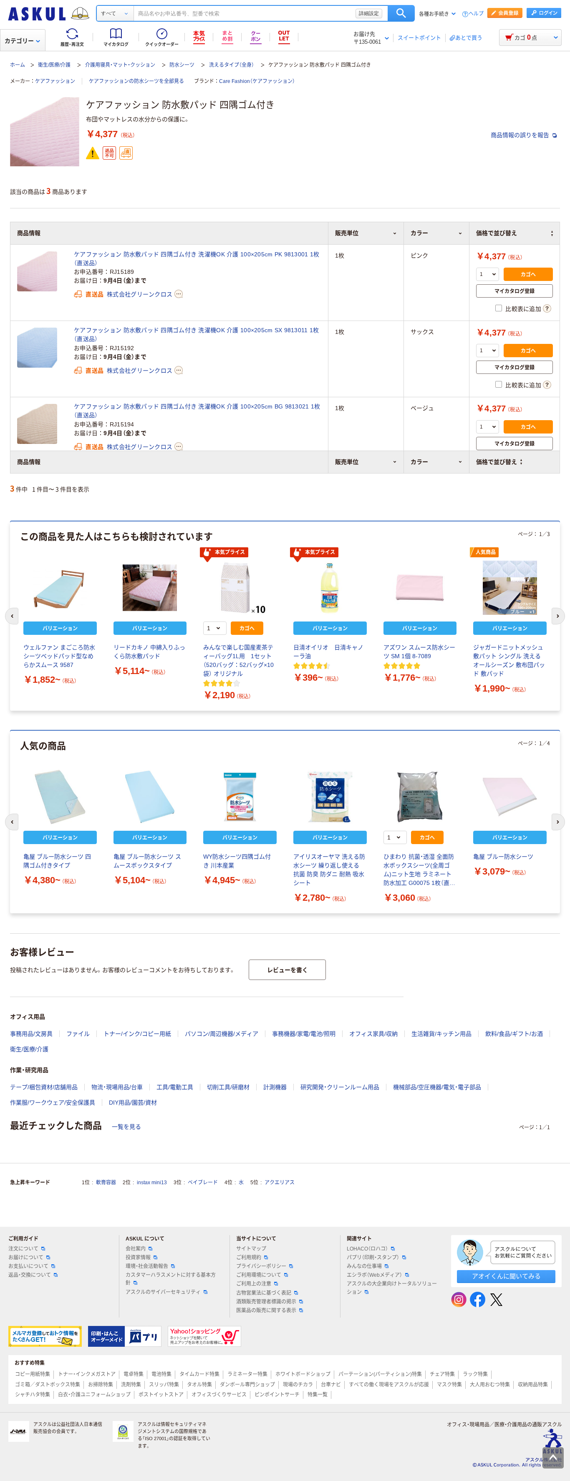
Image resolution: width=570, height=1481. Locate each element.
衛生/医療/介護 (54, 65)
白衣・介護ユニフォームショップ (94, 1395)
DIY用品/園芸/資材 (133, 1102)
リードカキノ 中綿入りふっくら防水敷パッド (149, 651)
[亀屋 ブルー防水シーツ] (510, 797)
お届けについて (25, 1257)
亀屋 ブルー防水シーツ (503, 856)
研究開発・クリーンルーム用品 (339, 1087)
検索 (401, 13)
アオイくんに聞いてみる (506, 1276)
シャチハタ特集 (32, 1395)
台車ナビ (331, 1385)
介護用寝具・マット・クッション (120, 65)
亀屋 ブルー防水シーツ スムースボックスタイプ (147, 861)
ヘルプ (476, 14)
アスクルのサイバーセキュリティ (163, 1292)
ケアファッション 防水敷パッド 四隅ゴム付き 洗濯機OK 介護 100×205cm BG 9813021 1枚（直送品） (197, 410)
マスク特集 (449, 1385)
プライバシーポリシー (261, 1266)
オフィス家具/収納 (373, 1033)
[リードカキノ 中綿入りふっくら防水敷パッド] (150, 588)
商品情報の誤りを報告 (521, 135)
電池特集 (161, 1374)
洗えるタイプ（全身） (231, 65)
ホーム (17, 65)
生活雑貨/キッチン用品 (441, 1033)
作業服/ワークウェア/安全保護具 (52, 1102)
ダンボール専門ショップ (247, 1385)
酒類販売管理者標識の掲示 (266, 1302)
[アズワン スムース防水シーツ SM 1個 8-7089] (420, 588)
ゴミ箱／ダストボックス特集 (47, 1385)
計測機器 (275, 1087)
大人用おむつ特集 (490, 1385)
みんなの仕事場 (364, 1266)
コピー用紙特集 (32, 1374)
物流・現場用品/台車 (117, 1087)
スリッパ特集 (164, 1385)
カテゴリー (19, 41)
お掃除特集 (100, 1385)
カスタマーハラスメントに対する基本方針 (171, 1279)
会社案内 (136, 1249)
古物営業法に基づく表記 (263, 1293)
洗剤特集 (131, 1385)
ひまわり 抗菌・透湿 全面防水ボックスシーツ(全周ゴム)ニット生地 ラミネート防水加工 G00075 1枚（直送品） (419, 870)
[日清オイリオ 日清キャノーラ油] (330, 588)
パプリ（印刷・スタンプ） (373, 1257)
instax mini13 (152, 1182)
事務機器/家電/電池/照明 (303, 1033)
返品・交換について (29, 1275)
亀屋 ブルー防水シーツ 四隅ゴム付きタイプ (57, 861)
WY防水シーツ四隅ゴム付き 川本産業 (237, 861)
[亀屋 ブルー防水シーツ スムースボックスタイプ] (150, 797)
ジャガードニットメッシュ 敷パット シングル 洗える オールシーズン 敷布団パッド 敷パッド (509, 660)
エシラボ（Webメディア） (374, 1275)
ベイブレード (203, 1182)
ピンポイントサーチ (277, 1395)
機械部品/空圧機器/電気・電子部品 (437, 1087)
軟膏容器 (106, 1182)
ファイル (78, 1033)
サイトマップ (251, 1249)
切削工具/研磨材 (228, 1087)
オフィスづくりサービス (219, 1395)
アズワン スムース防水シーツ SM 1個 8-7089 (419, 651)
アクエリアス (280, 1182)
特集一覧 (318, 1395)
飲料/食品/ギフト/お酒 (514, 1033)
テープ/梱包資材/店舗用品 (44, 1087)
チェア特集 (442, 1374)
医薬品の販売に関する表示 (266, 1310)
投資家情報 (138, 1257)
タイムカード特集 (199, 1374)
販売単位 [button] (346, 462)
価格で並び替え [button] (496, 462)
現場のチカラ (298, 1385)
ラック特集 (475, 1374)
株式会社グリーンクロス (139, 294)
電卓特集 (134, 1374)
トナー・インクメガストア (87, 1374)
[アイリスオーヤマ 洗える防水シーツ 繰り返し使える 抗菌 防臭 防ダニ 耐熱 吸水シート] (330, 797)
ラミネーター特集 (247, 1374)
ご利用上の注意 (253, 1284)
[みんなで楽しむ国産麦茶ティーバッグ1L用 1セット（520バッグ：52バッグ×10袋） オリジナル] (240, 588)
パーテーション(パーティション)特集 (380, 1374)
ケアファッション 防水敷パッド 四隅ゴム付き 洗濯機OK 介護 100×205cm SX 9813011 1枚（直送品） (196, 334)
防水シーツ (181, 65)
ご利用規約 (248, 1257)
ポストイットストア (161, 1395)
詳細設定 (369, 13)
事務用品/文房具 (31, 1033)
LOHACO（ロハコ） (367, 1249)
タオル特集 (199, 1385)
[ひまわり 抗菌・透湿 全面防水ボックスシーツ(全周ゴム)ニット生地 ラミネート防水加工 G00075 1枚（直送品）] (420, 797)
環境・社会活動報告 (147, 1266)
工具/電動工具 (174, 1087)
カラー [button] (419, 462)
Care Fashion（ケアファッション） (257, 81)
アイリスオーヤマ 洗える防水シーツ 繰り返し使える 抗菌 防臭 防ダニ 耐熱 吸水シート (329, 869)
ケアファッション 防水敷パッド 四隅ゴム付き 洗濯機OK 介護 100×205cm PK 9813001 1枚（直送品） (196, 258)
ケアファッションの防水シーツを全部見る (136, 81)
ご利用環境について (258, 1275)
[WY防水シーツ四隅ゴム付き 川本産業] (240, 797)
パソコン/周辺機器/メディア (221, 1033)
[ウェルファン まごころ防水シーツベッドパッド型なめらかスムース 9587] (60, 588)
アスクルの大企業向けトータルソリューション (392, 1288)
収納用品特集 (533, 1385)
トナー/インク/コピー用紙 (137, 1033)
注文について (23, 1249)
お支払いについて (28, 1266)
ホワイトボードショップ (302, 1374)
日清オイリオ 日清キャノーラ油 (328, 651)
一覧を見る (126, 1126)
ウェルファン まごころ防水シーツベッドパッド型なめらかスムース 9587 (59, 656)
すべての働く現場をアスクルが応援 (389, 1385)
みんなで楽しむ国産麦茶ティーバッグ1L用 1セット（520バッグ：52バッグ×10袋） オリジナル (238, 660)
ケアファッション (55, 81)
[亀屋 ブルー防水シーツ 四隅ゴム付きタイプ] (60, 797)
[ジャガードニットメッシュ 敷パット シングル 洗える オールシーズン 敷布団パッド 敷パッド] (510, 588)
